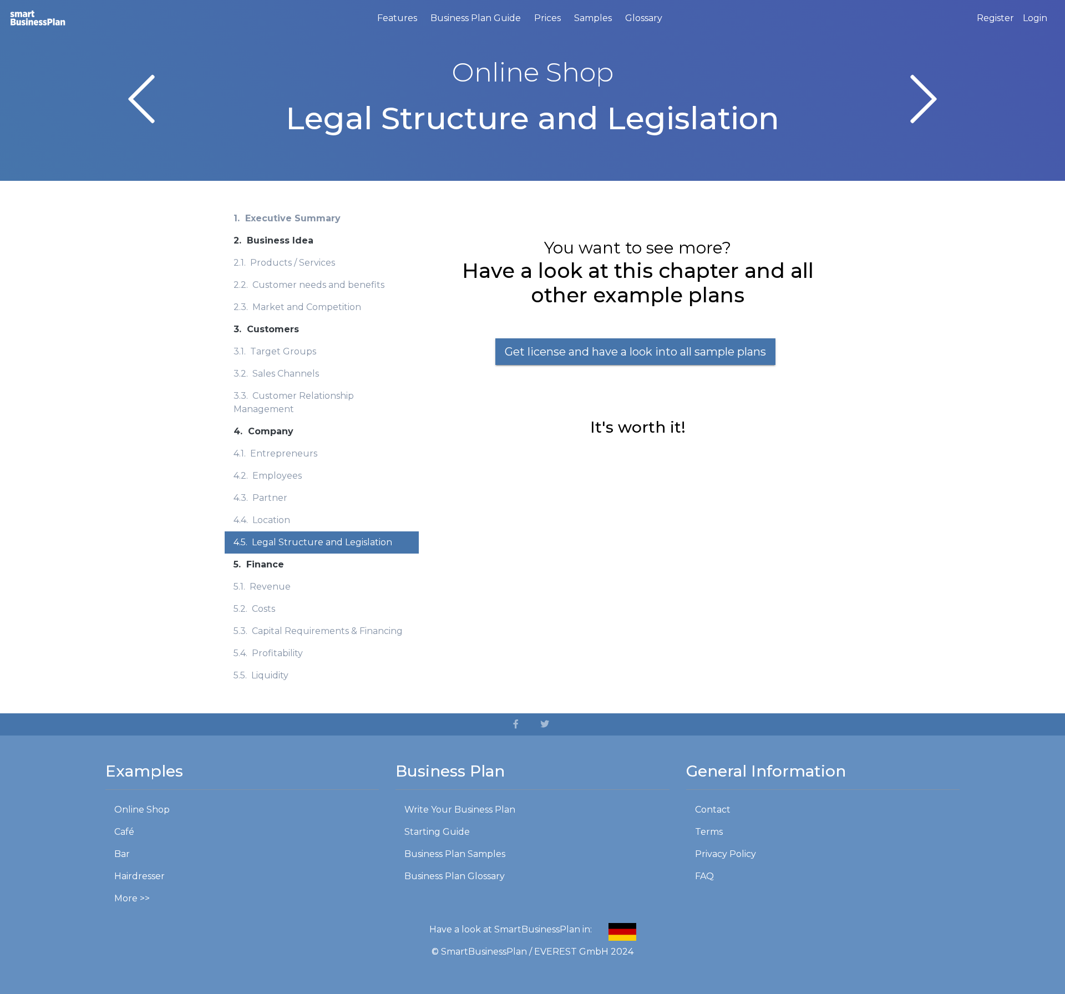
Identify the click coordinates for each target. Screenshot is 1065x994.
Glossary (643, 18)
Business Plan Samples (454, 854)
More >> (132, 898)
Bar (122, 854)
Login (1035, 18)
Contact (713, 809)
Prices (547, 18)
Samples (593, 18)
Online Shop (142, 809)
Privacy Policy (725, 854)
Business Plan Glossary (454, 876)
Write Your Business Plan (459, 809)
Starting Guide (437, 831)
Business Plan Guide (475, 18)
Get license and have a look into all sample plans (635, 351)
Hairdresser (139, 876)
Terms (709, 831)
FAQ (704, 876)
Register (995, 18)
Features (397, 18)
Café (124, 831)
